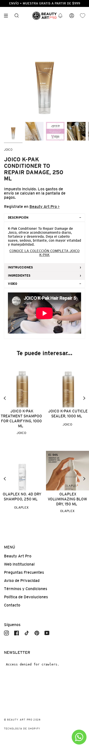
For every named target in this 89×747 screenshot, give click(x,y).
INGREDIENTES (19, 275)
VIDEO (12, 284)
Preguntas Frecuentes (24, 572)
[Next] (84, 398)
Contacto (12, 605)
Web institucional (19, 564)
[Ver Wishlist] (82, 16)
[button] (60, 16)
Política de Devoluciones (26, 597)
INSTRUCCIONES (20, 267)
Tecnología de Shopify (22, 728)
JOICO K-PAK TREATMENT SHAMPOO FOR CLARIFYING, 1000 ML (21, 418)
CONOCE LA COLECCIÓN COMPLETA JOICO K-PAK (44, 253)
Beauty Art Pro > (44, 206)
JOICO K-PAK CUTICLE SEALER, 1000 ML (68, 413)
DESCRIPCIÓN (18, 217)
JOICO (8, 149)
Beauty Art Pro (17, 556)
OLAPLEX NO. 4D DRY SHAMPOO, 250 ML (22, 496)
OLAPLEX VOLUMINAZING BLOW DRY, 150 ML (67, 499)
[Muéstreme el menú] (7, 15)
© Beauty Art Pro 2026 (22, 719)
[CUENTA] (71, 16)
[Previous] (5, 398)
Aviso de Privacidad (22, 580)
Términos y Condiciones (25, 589)
